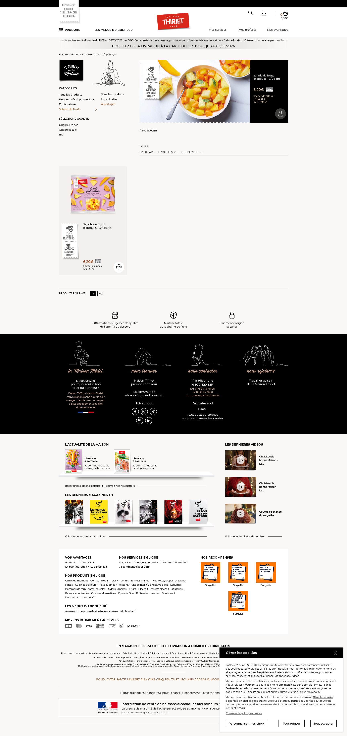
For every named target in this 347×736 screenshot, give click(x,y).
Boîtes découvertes (147, 593)
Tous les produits (70, 94)
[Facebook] (135, 411)
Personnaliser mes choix (246, 723)
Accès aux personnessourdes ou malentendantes (202, 416)
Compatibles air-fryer (103, 580)
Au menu (71, 611)
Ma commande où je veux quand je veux (144, 393)
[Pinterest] (139, 420)
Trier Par (146, 152)
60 (100, 293)
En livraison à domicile (78, 562)
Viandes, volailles (158, 584)
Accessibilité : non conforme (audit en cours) (116, 657)
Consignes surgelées (146, 562)
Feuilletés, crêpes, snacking (169, 580)
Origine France (68, 124)
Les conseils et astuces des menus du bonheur (108, 611)
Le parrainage (98, 566)
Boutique (167, 593)
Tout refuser (291, 723)
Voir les (166, 152)
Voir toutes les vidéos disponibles (245, 536)
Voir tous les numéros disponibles (85, 536)
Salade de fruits (91, 54)
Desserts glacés (158, 588)
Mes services (218, 30)
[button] (264, 14)
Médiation (214, 653)
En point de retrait (76, 566)
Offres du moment (76, 580)
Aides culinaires (117, 588)
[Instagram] (144, 411)
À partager (110, 54)
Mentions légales (138, 653)
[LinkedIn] (148, 420)
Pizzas (69, 584)
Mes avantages (277, 30)
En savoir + (133, 625)
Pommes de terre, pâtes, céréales (85, 588)
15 (93, 293)
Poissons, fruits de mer (131, 584)
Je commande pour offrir (134, 566)
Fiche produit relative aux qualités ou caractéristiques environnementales (180, 657)
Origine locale (68, 129)
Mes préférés (247, 30)
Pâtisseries (176, 588)
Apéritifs (124, 580)
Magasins (125, 562)
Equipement (189, 152)
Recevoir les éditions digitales (82, 486)
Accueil (63, 54)
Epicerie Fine (126, 593)
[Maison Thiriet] (173, 21)
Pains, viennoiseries (77, 593)
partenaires (313, 665)
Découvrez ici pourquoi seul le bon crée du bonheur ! (86, 384)
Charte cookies (199, 653)
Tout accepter (324, 723)
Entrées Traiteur (140, 580)
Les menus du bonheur (114, 30)
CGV (125, 653)
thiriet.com (66, 653)
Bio (61, 134)
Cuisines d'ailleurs (85, 584)
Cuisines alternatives (103, 593)
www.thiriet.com (288, 665)
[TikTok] (153, 411)
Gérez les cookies (180, 653)
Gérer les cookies (323, 697)
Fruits (74, 54)
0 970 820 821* (202, 384)
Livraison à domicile (174, 562)
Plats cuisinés (107, 584)
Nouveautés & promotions (77, 99)
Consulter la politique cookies (244, 713)
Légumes (176, 584)
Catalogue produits (159, 653)
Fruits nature (67, 104)
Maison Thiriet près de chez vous (144, 382)
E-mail (202, 409)
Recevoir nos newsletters (119, 486)
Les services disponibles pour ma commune (97, 653)
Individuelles (109, 99)
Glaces (142, 588)
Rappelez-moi (203, 403)
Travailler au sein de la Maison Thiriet (261, 382)
